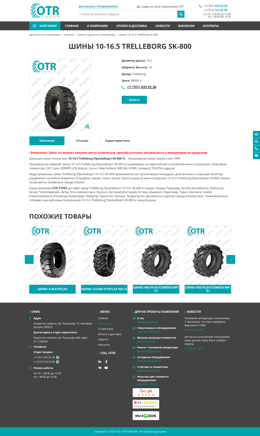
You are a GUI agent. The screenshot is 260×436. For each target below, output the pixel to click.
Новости (162, 26)
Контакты (211, 26)
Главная (72, 26)
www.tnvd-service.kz (149, 351)
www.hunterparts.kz (149, 360)
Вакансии (186, 26)
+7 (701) (215, 6)
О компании (97, 26)
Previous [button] (29, 259)
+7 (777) (215, 10)
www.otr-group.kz (147, 321)
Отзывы (82, 141)
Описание (46, 141)
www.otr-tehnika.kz (148, 331)
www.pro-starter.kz (148, 370)
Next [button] (230, 259)
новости (194, 312)
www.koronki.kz (146, 341)
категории (48, 26)
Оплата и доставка (131, 26)
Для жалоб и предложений (98, 6)
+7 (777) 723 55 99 (44, 361)
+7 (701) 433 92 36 (141, 86)
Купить (134, 100)
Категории (104, 323)
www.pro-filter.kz (147, 383)
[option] (60, 99)
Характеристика (117, 141)
